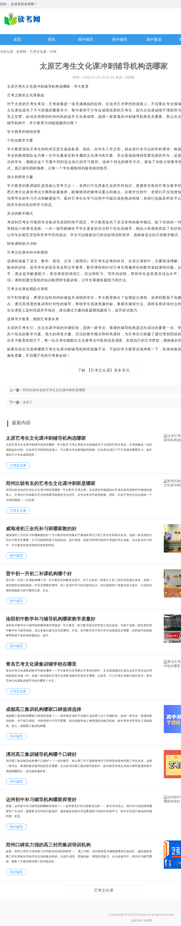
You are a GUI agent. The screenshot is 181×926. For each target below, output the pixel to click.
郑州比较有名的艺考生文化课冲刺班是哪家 (54, 390)
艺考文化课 (38, 51)
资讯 (51, 39)
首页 (17, 39)
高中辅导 (85, 39)
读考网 (21, 51)
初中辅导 (119, 39)
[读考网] (22, 18)
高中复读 (153, 39)
